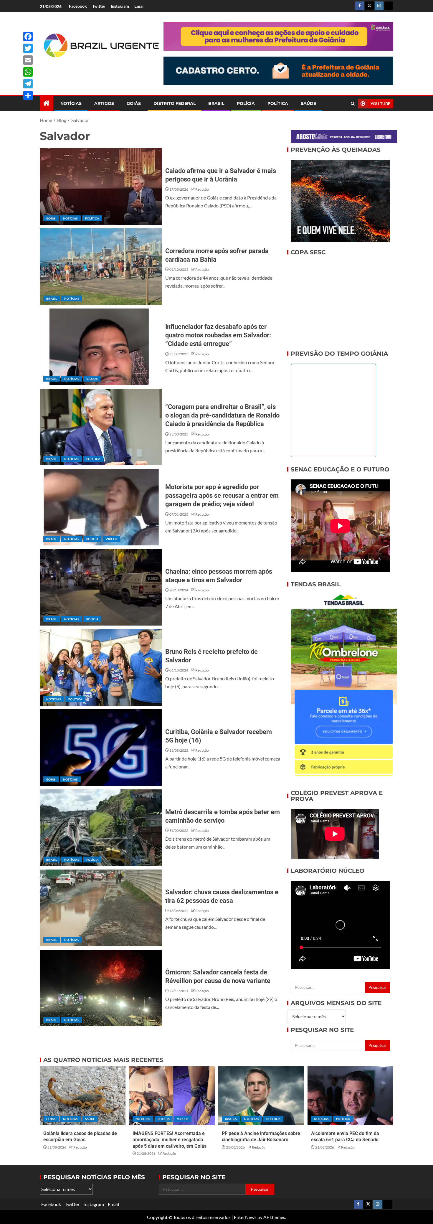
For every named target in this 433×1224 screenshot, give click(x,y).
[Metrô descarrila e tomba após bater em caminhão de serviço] (101, 827)
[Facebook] (28, 36)
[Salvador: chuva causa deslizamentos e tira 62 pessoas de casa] (101, 908)
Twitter (98, 6)
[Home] (46, 103)
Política (277, 103)
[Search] (352, 103)
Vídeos (91, 378)
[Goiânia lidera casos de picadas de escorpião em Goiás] (82, 1095)
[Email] (28, 60)
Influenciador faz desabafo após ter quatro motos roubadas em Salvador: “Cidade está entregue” (218, 335)
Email (139, 6)
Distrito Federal (174, 103)
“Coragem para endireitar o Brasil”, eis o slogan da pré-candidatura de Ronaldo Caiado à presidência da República (222, 415)
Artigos (104, 103)
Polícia (246, 103)
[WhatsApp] (28, 72)
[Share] (28, 95)
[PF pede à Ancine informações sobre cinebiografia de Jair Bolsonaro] (261, 1095)
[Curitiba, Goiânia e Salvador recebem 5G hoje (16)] (101, 747)
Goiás (134, 103)
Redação (202, 189)
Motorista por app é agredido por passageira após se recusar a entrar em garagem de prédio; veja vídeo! (222, 495)
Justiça (231, 1119)
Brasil (216, 103)
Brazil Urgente (97, 67)
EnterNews (245, 1217)
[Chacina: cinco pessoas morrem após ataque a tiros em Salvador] (101, 587)
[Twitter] (28, 48)
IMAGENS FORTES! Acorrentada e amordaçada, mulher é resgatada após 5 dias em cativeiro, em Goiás (169, 1140)
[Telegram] (28, 84)
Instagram (120, 6)
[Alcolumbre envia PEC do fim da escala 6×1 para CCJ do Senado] (350, 1095)
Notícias (71, 103)
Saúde (308, 103)
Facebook (78, 6)
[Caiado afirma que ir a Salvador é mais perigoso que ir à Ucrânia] (101, 186)
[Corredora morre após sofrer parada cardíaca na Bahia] (101, 266)
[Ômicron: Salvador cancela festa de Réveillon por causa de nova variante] (101, 988)
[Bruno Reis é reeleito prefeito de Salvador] (101, 667)
